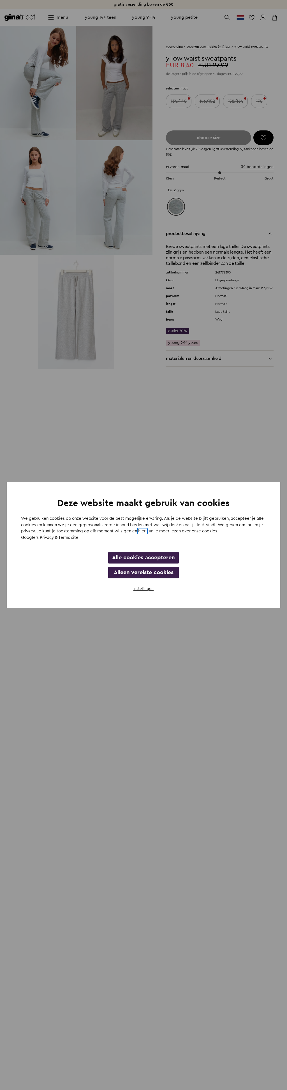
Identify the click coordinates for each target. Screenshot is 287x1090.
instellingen (143, 589)
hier (142, 531)
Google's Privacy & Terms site (49, 537)
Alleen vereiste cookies (143, 572)
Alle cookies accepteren (143, 557)
